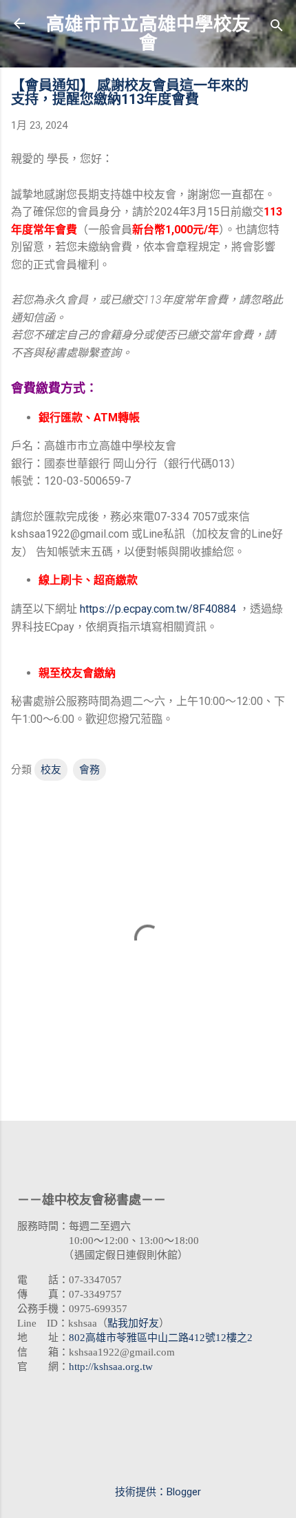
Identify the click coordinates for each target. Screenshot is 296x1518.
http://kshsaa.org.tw (111, 1366)
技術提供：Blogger (156, 1492)
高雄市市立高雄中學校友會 (148, 33)
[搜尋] (276, 28)
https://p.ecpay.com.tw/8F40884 (158, 608)
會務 (89, 769)
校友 (51, 769)
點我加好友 (133, 1323)
